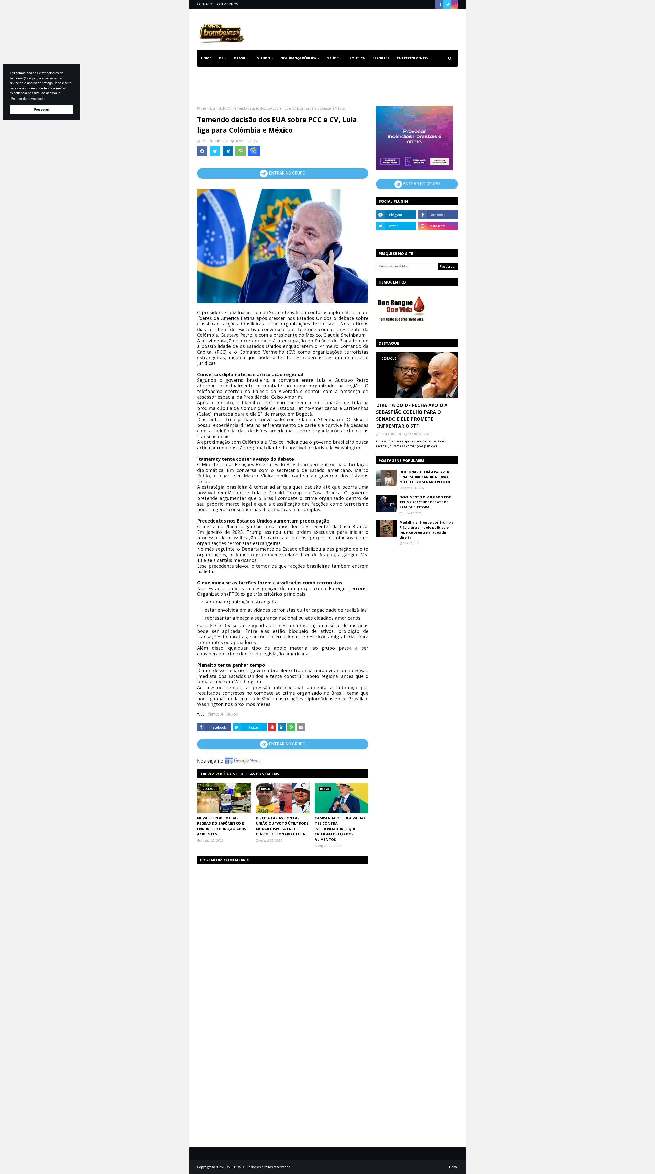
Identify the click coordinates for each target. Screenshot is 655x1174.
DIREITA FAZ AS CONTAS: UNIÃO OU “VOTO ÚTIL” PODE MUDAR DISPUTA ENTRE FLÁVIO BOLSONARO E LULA (282, 826)
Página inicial (206, 108)
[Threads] (396, 237)
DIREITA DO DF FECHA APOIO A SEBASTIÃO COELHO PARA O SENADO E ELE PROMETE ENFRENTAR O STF (411, 415)
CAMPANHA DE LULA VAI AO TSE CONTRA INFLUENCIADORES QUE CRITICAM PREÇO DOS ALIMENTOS (340, 829)
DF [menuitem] (221, 58)
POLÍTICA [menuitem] (357, 58)
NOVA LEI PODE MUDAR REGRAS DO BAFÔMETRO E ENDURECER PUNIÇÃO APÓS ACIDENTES (221, 826)
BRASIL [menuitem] (240, 58)
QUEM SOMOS (227, 4)
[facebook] (440, 4)
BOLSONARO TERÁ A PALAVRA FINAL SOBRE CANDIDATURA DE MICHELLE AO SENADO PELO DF (425, 477)
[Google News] (254, 151)
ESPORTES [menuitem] (381, 58)
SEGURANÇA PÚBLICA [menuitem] (298, 58)
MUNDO (224, 108)
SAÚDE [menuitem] (333, 58)
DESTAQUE (215, 714)
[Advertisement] (365, 28)
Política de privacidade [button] (28, 99)
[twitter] (448, 4)
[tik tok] (438, 237)
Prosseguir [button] (42, 109)
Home (453, 1167)
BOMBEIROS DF (217, 141)
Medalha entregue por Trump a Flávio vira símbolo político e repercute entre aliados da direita (427, 530)
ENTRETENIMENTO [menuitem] (412, 58)
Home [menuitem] (206, 58)
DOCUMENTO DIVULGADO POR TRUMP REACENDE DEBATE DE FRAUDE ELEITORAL (425, 502)
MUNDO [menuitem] (263, 58)
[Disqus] (282, 933)
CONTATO (204, 4)
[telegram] (396, 214)
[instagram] (456, 4)
